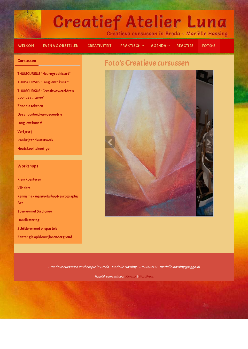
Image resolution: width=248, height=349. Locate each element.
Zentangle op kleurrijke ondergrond (44, 237)
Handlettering (28, 220)
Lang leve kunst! (29, 122)
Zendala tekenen (30, 105)
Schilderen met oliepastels (37, 228)
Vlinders (24, 187)
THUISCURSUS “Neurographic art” (43, 73)
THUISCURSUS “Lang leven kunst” (43, 82)
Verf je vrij (24, 131)
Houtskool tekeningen (34, 148)
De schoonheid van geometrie (39, 114)
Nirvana (130, 276)
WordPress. (146, 276)
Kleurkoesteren (29, 179)
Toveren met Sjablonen (34, 211)
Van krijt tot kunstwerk (35, 140)
